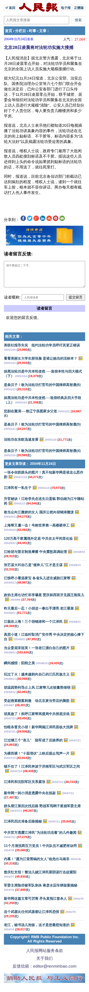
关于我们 (44, 958)
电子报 (66, 8)
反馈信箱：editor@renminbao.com (44, 966)
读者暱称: (12, 297)
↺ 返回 (10, 8)
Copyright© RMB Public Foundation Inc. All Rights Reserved (44, 939)
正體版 (79, 8)
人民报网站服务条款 (44, 950)
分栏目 (20, 31)
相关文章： (14, 336)
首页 (8, 31)
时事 (32, 31)
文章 (42, 31)
